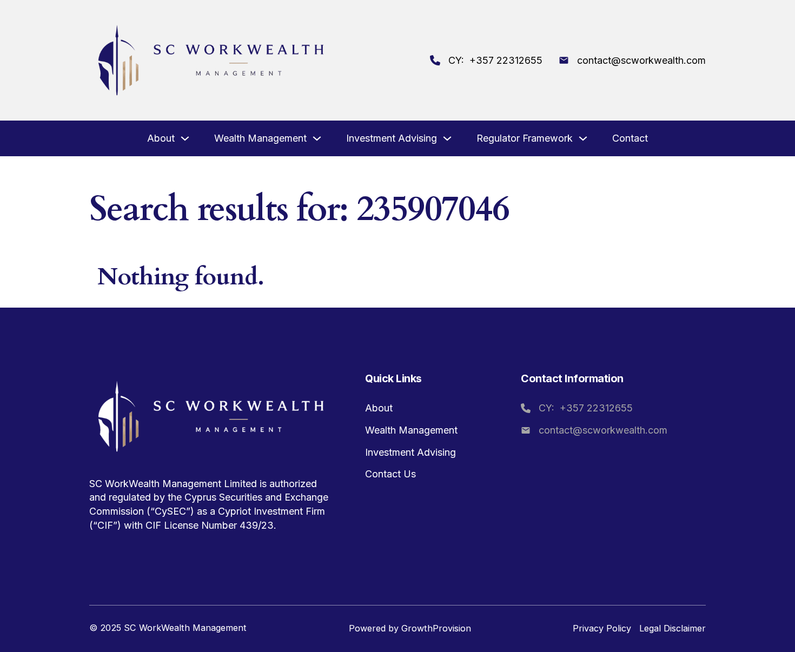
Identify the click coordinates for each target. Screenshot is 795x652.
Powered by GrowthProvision (410, 628)
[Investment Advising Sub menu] (447, 139)
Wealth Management (260, 138)
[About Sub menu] (185, 139)
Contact (630, 138)
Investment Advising (391, 138)
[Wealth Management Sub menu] (317, 139)
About (161, 138)
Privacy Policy (602, 628)
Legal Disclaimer (672, 628)
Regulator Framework (524, 138)
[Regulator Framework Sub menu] (583, 139)
